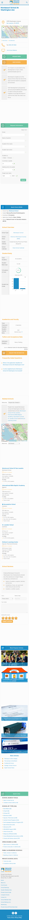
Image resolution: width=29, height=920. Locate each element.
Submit (23, 180)
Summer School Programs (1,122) (11, 820)
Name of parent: (6, 138)
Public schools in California (10, 853)
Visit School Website (12, 50)
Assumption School (18, 417)
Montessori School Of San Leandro (17, 412)
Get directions (12, 40)
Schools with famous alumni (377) (11, 838)
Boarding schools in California (10, 855)
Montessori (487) (7, 815)
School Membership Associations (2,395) (13, 836)
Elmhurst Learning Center (10, 542)
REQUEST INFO (17, 57)
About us (3, 883)
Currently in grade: (7, 161)
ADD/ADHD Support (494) (9, 829)
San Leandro (10, 23)
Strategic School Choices (10, 766)
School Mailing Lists (6, 902)
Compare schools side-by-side (10, 803)
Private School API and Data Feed (9, 907)
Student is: (5, 156)
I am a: (2, 596)
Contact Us (3, 897)
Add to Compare (8, 472)
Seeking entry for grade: (8, 167)
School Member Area (6, 900)
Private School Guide (6, 892)
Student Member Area (6, 890)
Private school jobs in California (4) (11, 847)
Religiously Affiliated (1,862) (10, 834)
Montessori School (13, 211)
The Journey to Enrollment (10, 761)
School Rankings (5, 887)
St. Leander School (13, 419)
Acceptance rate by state (9, 863)
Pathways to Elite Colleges (10, 759)
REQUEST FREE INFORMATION (16, 353)
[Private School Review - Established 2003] (14, 2)
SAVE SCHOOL (17, 62)
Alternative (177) (7, 827)
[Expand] (3, 431)
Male (4, 158)
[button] (14, 31)
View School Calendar (18, 248)
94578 (17, 23)
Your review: (4, 602)
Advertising (3, 904)
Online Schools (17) (7, 831)
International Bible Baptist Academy (13, 486)
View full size (4, 40)
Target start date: (6, 173)
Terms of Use (10, 918)
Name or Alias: (18, 596)
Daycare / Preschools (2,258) (10, 818)
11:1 (22, 332)
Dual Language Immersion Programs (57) (13, 822)
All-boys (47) (6, 813)
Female (10, 158)
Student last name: (7, 150)
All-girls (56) (6, 811)
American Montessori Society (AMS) (18, 238)
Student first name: (7, 144)
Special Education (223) (9, 825)
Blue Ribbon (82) (7, 809)
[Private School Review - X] (13, 913)
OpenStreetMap (24, 37)
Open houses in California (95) (10, 844)
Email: (3, 132)
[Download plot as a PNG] (25, 277)
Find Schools (4, 885)
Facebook (15, 913)
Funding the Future (9, 763)
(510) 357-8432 (12, 45)
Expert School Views (9, 768)
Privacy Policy (18, 918)
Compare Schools (5, 895)
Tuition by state (7, 861)
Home (2, 880)
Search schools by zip (8, 800)
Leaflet (19, 37)
